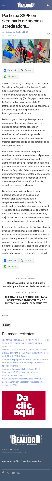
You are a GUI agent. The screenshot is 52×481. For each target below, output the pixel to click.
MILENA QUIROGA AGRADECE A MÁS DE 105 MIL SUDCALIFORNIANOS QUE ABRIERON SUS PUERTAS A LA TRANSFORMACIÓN (25, 353)
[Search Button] (48, 5)
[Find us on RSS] (18, 473)
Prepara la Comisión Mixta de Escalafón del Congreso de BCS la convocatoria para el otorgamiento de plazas (21, 372)
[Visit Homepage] (26, 5)
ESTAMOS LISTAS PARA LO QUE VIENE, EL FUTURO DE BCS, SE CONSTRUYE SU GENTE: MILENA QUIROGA (25, 343)
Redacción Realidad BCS (16, 32)
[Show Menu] (3, 5)
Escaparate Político (11, 461)
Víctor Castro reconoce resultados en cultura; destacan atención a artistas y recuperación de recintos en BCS (23, 382)
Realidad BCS (14, 449)
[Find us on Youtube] (13, 473)
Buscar (5, 315)
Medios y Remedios (32, 461)
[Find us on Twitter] (7, 473)
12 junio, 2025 (11, 35)
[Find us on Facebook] (3, 473)
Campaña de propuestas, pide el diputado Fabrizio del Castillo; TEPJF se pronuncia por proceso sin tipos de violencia (25, 362)
